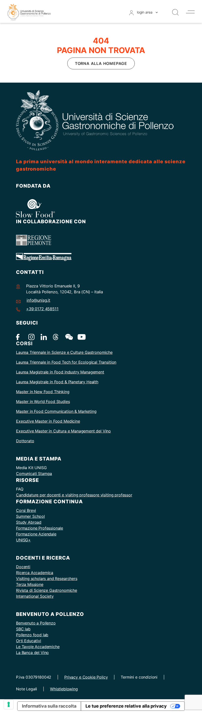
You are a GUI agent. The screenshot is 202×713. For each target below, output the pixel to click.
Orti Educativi (28, 640)
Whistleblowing (64, 688)
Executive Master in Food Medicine (48, 421)
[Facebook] (19, 337)
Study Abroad (28, 522)
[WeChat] (68, 337)
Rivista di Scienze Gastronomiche (46, 590)
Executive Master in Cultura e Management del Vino (63, 431)
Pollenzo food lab (32, 634)
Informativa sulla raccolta (49, 706)
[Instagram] (31, 337)
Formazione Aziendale (36, 534)
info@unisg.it (38, 300)
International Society (35, 596)
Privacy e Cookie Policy (86, 677)
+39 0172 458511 (42, 308)
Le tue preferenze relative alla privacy (126, 706)
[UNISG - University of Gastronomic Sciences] (29, 11)
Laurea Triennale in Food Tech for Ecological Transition (66, 362)
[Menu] (190, 12)
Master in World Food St (38, 401)
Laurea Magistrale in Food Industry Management (60, 372)
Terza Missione (29, 584)
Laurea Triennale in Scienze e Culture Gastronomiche (64, 352)
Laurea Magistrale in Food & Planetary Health (57, 381)
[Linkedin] (44, 337)
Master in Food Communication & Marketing (56, 411)
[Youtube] (81, 337)
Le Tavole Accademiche (38, 646)
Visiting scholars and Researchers (46, 578)
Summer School (30, 516)
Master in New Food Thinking (42, 391)
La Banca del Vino (32, 652)
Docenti (23, 566)
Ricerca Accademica (34, 572)
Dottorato (25, 440)
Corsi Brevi (26, 510)
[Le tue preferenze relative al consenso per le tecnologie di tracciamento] (8, 704)
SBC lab (23, 628)
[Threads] (56, 337)
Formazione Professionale (39, 528)
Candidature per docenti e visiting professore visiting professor (74, 494)
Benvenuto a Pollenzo (36, 623)
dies (66, 401)
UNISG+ (23, 539)
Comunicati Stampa (34, 473)
